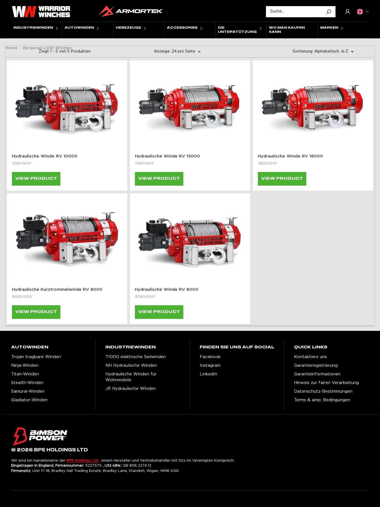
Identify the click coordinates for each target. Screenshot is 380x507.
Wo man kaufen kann (287, 29)
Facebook (210, 357)
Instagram (210, 365)
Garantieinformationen (317, 374)
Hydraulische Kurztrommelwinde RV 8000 (57, 289)
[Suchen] (328, 11)
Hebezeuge (128, 27)
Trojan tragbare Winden (36, 357)
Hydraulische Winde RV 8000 (166, 289)
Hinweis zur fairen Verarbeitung (326, 383)
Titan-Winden (25, 374)
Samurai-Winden (28, 391)
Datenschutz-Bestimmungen (323, 391)
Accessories (182, 27)
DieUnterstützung (237, 29)
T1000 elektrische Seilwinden (135, 357)
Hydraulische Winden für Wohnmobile (131, 377)
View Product (36, 179)
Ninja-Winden (24, 365)
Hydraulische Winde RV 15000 (167, 156)
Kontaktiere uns (310, 357)
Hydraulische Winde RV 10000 (44, 156)
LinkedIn (208, 374)
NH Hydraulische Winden (131, 365)
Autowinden (79, 27)
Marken (329, 27)
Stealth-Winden (27, 383)
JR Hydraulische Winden (130, 389)
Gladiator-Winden (29, 400)
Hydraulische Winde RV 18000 (290, 156)
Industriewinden (33, 27)
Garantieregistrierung (316, 365)
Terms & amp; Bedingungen (322, 400)
